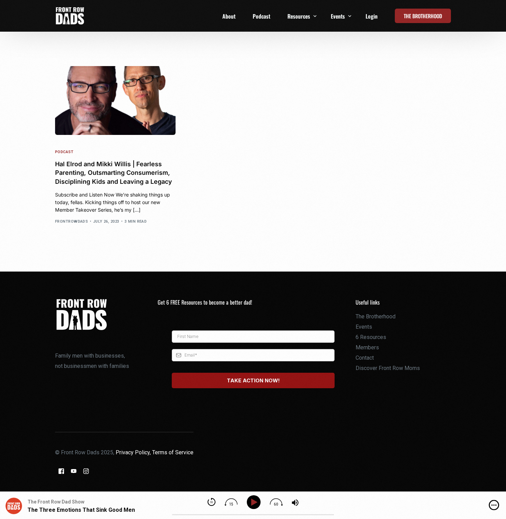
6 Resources (371, 337)
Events (364, 327)
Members (367, 347)
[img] (494, 505)
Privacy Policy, (134, 452)
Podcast (64, 152)
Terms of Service (172, 452)
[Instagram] (86, 471)
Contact (365, 357)
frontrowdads (71, 221)
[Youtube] (73, 471)
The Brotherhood (376, 316)
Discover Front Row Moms (388, 368)
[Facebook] (61, 471)
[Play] (255, 502)
